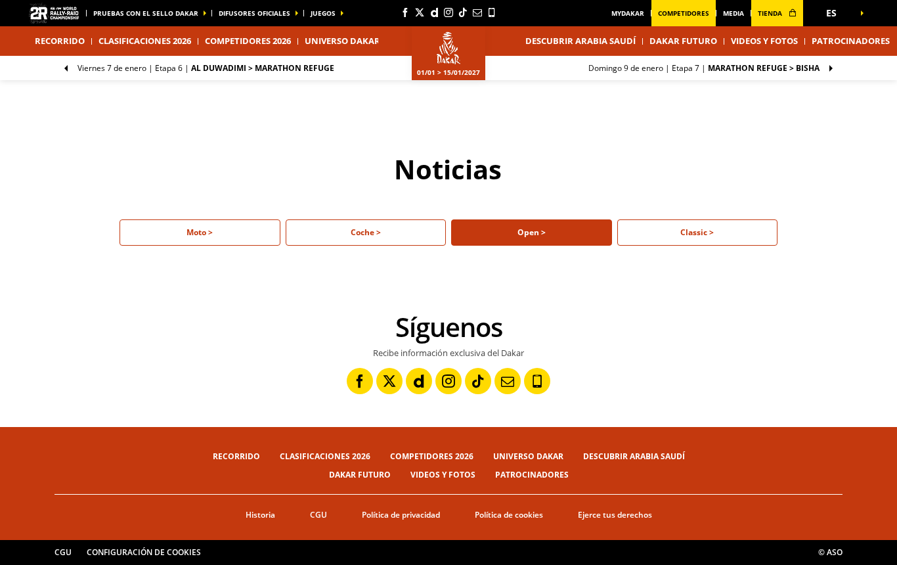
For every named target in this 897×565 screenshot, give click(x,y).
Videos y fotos (764, 41)
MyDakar (627, 13)
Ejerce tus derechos (615, 514)
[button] (836, 13)
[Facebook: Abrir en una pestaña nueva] (405, 12)
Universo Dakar (528, 456)
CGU (318, 514)
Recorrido (236, 456)
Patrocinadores (851, 41)
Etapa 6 (205, 68)
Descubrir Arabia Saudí (580, 41)
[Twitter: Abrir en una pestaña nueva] (419, 12)
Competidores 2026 (248, 41)
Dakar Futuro (683, 41)
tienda (771, 13)
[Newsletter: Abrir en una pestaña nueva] (477, 12)
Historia (260, 514)
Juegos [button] (323, 13)
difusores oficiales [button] (254, 13)
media (733, 13)
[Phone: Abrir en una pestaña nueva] (491, 12)
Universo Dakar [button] (342, 41)
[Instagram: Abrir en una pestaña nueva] (448, 12)
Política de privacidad (401, 514)
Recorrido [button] (60, 41)
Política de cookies (509, 514)
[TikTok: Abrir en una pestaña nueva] (463, 12)
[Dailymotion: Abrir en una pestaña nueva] (434, 12)
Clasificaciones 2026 (144, 41)
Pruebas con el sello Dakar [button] (145, 13)
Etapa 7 (704, 68)
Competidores (683, 13)
